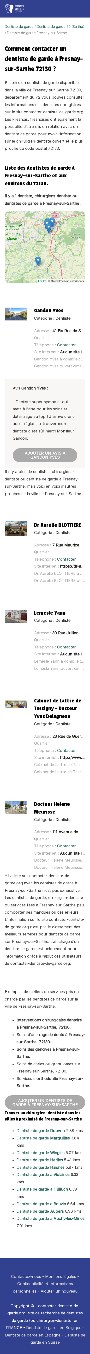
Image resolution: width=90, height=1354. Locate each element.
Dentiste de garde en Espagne (32, 1335)
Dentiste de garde (19, 26)
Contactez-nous (26, 1276)
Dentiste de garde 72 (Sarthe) (60, 26)
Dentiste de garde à (43, 1174)
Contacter (66, 344)
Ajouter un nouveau (59, 1291)
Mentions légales (60, 1276)
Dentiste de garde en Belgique (53, 1327)
